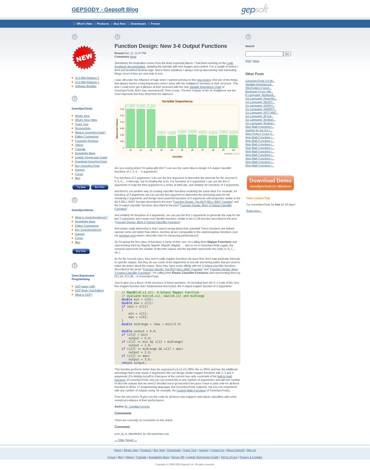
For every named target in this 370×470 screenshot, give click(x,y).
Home (117, 450)
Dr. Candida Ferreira (137, 406)
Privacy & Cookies (251, 457)
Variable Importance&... (259, 84)
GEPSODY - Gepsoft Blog (105, 9)
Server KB (177, 457)
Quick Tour (82, 124)
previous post (127, 235)
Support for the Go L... (259, 130)
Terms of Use (229, 457)
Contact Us (218, 450)
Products (103, 23)
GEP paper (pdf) (85, 286)
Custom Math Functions (191, 390)
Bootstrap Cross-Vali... (259, 91)
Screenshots (83, 128)
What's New (84, 23)
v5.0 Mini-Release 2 (87, 77)
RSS (248, 60)
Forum (155, 23)
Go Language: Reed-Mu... (261, 98)
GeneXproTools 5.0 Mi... (260, 80)
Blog (77, 178)
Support (80, 169)
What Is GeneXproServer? (91, 217)
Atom (256, 60)
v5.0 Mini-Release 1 (87, 82)
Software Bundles (85, 86)
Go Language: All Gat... (259, 116)
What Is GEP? (83, 294)
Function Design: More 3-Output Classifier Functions (148, 222)
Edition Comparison (87, 136)
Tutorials (80, 149)
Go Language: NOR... (260, 105)
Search (249, 46)
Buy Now (120, 23)
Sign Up (251, 450)
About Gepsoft (235, 450)
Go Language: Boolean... (260, 119)
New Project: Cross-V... (259, 133)
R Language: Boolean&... (260, 94)
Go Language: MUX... (260, 102)
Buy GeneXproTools (87, 165)
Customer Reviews (86, 140)
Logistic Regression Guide (91, 157)
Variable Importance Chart (205, 86)
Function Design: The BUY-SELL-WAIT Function (202, 201)
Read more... (254, 210)
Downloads (138, 23)
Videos (79, 144)
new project (204, 79)
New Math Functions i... (259, 126)
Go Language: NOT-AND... (261, 112)
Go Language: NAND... (260, 109)
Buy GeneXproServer (88, 229)
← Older (120, 440)
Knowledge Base (85, 153)
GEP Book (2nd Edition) (89, 290)
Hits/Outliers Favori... (258, 87)
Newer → (131, 440)
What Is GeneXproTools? (90, 132)
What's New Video (86, 119)
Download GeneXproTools (91, 161)
